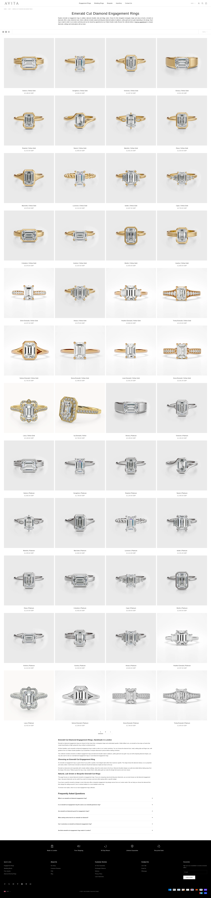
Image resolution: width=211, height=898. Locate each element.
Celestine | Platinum (80, 608)
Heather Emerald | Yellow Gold (131, 320)
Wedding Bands (8, 868)
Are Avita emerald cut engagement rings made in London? (74, 830)
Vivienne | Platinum (182, 435)
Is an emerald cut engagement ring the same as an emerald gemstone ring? (79, 804)
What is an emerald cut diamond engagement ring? (72, 798)
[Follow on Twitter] (9, 884)
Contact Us (128, 3)
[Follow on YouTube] (22, 884)
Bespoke (110, 3)
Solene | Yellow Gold (28, 90)
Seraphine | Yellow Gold (80, 90)
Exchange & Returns (100, 868)
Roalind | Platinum (131, 493)
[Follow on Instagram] (13, 884)
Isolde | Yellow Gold (131, 205)
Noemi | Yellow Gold (80, 148)
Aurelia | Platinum (79, 665)
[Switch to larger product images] (3, 32)
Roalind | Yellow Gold (29, 148)
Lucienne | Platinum (131, 550)
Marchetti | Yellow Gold (29, 205)
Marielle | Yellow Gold (131, 148)
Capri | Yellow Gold (182, 205)
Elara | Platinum (29, 608)
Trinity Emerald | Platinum (182, 723)
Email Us (143, 868)
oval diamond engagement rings (80, 755)
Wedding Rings (99, 3)
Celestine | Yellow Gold (29, 263)
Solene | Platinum (29, 493)
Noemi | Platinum (182, 493)
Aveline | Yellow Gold (80, 263)
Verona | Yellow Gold (181, 90)
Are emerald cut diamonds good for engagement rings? (73, 811)
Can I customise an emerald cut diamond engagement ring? (75, 824)
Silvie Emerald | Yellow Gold (29, 320)
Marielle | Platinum (29, 550)
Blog (52, 873)
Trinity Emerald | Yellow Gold (182, 320)
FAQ (52, 871)
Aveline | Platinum (29, 665)
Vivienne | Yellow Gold (131, 90)
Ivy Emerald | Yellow (80, 435)
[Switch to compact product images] (9, 32)
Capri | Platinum (131, 608)
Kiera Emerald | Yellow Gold (182, 378)
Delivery (97, 871)
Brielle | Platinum (182, 608)
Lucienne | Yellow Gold (80, 205)
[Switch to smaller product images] (6, 32)
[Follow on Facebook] (5, 884)
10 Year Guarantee (100, 865)
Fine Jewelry (7, 871)
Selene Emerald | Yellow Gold (29, 378)
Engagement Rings (85, 3)
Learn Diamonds (99, 876)
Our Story (53, 865)
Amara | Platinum (131, 665)
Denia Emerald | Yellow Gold (80, 378)
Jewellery (119, 3)
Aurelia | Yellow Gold (182, 263)
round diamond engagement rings (99, 755)
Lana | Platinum (29, 723)
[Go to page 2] (110, 732)
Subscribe (189, 877)
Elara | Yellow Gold (182, 148)
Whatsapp (144, 871)
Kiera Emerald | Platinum (131, 723)
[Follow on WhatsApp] (30, 884)
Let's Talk (143, 865)
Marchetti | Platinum (80, 550)
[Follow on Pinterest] (17, 884)
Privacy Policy (98, 873)
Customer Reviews (56, 868)
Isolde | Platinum (182, 550)
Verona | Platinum (131, 435)
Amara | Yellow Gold (80, 320)
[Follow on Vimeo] (26, 884)
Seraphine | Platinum (79, 493)
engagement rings (85, 787)
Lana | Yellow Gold (29, 435)
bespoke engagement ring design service (104, 782)
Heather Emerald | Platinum (182, 665)
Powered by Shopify (94, 891)
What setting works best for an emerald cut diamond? (73, 817)
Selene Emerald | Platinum (80, 723)
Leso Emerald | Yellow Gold (131, 378)
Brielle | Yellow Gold (131, 263)
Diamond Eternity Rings (10, 873)
